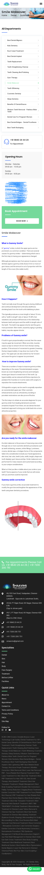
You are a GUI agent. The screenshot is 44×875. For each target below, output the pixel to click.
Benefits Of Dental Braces (21, 742)
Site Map (5, 721)
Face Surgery (7, 670)
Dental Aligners (7, 848)
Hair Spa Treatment (16, 812)
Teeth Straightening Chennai (21, 745)
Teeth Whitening (28, 751)
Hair (3, 662)
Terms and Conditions (10, 710)
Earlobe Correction (9, 792)
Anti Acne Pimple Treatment (19, 767)
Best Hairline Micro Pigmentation (29, 845)
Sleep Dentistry (14, 754)
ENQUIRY (36, 869)
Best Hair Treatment (29, 776)
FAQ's (4, 718)
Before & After (7, 678)
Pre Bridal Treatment (19, 806)
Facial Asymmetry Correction (27, 829)
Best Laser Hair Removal (31, 770)
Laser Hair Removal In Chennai (25, 848)
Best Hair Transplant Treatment (22, 801)
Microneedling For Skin (10, 820)
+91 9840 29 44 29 (15, 627)
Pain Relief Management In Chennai (18, 837)
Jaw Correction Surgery (29, 826)
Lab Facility (16, 740)
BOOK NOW (21, 221)
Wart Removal (16, 770)
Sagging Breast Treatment (31, 790)
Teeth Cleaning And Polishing (23, 748)
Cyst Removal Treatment (18, 823)
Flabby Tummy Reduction (11, 790)
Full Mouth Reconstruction (22, 834)
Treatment (6, 674)
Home (4, 15)
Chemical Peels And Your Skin (13, 851)
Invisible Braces (23, 737)
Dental (13, 15)
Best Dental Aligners (16, 798)
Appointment (7, 702)
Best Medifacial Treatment (20, 842)
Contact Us (6, 706)
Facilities (5, 681)
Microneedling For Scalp (32, 817)
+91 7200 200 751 (15, 636)
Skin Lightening (14, 765)
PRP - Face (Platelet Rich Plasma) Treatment (18, 773)
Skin (3, 659)
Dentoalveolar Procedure (11, 831)
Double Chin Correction (30, 787)
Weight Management (26, 784)
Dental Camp (6, 742)
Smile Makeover (15, 751)
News (4, 699)
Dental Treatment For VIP (30, 740)
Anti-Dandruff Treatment (18, 781)
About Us (5, 695)
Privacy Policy (7, 714)
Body (4, 666)
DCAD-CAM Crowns (9, 737)
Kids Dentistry (14, 759)
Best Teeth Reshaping (19, 762)
